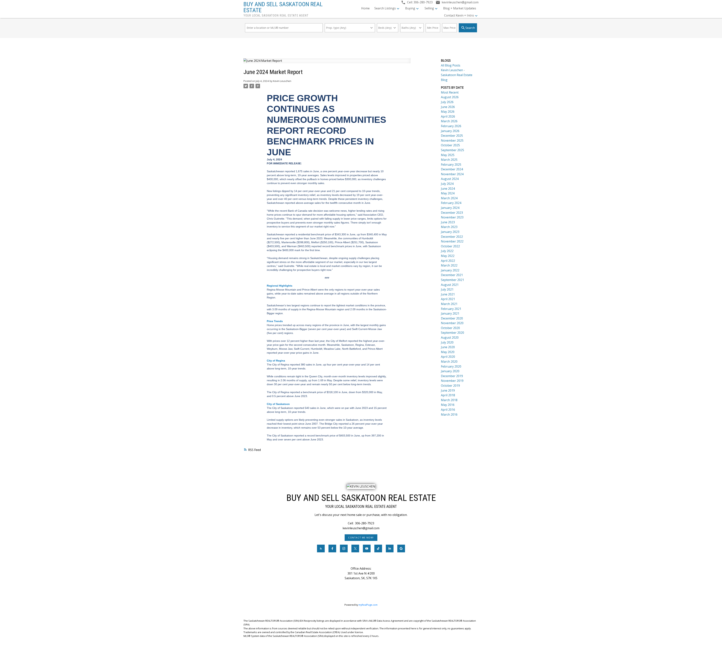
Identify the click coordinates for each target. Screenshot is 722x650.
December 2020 (452, 318)
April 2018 (448, 395)
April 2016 (448, 410)
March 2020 (449, 361)
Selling (429, 8)
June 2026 (448, 107)
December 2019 (452, 376)
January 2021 (450, 313)
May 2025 (447, 155)
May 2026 (447, 111)
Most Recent (450, 92)
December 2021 (452, 275)
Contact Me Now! (361, 537)
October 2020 (450, 328)
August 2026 (450, 97)
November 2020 (452, 323)
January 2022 (450, 270)
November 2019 (452, 381)
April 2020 (448, 357)
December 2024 (452, 169)
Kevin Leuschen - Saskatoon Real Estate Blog (456, 75)
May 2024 (447, 193)
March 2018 (449, 400)
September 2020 (452, 333)
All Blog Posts (450, 65)
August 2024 (450, 179)
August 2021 (450, 285)
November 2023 (452, 217)
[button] (361, 537)
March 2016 (449, 414)
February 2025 (451, 164)
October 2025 (450, 145)
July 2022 (447, 251)
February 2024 (451, 203)
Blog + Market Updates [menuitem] (459, 8)
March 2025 (449, 160)
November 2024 (452, 174)
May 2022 (447, 256)
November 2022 (452, 241)
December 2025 (452, 136)
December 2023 (452, 213)
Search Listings (385, 8)
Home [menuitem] (365, 8)
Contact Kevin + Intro (459, 15)
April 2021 (448, 299)
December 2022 (452, 237)
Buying (410, 8)
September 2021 (452, 280)
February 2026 (451, 126)
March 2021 (449, 304)
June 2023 (448, 222)
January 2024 (450, 208)
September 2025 (452, 150)
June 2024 (448, 188)
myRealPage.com (368, 604)
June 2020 (448, 347)
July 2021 (447, 289)
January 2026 (450, 131)
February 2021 (451, 309)
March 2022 (449, 265)
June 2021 (448, 294)
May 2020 (447, 352)
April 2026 (448, 116)
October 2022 (450, 246)
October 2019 (450, 386)
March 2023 (449, 227)
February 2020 (451, 366)
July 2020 (447, 342)
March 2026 (449, 121)
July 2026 (447, 102)
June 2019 (448, 390)
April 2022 (448, 261)
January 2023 (450, 232)
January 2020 (450, 371)
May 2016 (447, 405)
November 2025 (452, 140)
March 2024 (449, 198)
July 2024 (447, 184)
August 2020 (450, 337)
